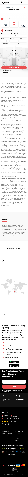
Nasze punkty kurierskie (7, 435)
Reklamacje (17, 435)
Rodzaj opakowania (14, 33)
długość (2, 38)
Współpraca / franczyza (7, 433)
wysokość (20, 38)
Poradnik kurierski (5, 438)
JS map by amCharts (5, 314)
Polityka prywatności (14, 471)
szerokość (12, 38)
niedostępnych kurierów (19, 63)
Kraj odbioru (18, 43)
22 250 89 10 (5, 416)
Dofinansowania (5, 440)
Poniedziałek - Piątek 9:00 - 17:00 (11, 419)
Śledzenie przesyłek (19, 431)
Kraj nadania (5, 43)
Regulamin (14, 470)
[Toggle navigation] (25, 2)
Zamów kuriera (18, 433)
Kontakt (16, 440)
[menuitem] (14, 291)
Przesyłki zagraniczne (6, 436)
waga (2, 33)
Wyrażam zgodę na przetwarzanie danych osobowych (13, 391)
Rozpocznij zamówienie (14, 67)
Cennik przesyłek (5, 431)
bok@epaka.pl (14, 416)
